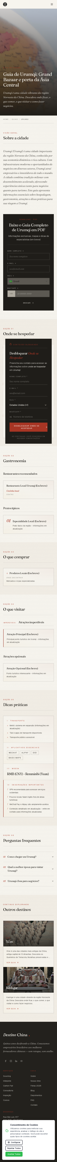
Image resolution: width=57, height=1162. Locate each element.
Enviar (27, 303)
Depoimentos (36, 1095)
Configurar (15, 1142)
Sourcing (7, 1076)
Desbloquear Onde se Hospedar (26, 427)
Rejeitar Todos (14, 1148)
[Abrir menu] (51, 4)
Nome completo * (15, 251)
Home (6, 119)
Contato (34, 1105)
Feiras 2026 (36, 1086)
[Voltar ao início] (5, 4)
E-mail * (11, 263)
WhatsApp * (12, 288)
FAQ (32, 1100)
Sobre (33, 1076)
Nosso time (36, 1081)
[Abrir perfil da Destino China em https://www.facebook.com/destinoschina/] (5, 1061)
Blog (32, 1090)
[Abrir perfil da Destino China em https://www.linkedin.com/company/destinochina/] (16, 1061)
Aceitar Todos (14, 1154)
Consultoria (8, 1090)
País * (10, 276)
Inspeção (7, 1095)
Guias (15, 119)
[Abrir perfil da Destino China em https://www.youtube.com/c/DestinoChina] (21, 1061)
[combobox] (28, 281)
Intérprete (7, 1081)
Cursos (6, 1100)
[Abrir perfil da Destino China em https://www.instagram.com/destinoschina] (10, 1061)
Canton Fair (8, 1086)
